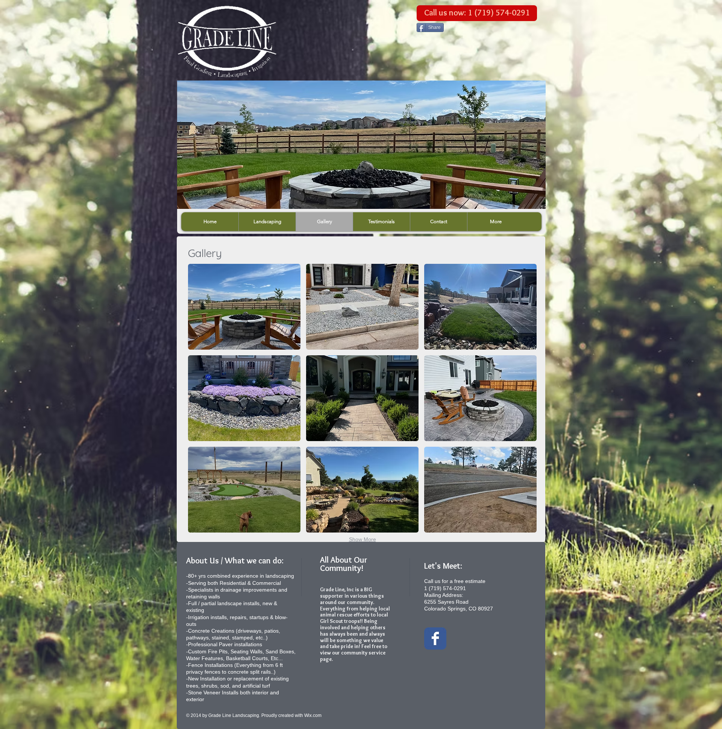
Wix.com (313, 715)
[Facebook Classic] (435, 638)
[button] (244, 307)
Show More (362, 539)
